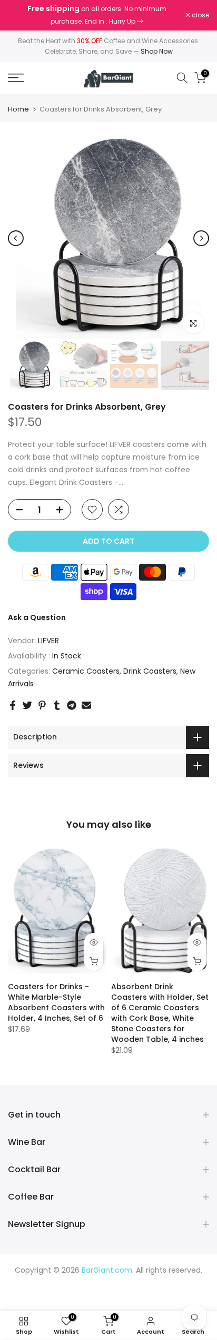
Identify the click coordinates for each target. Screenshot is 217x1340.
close (199, 15)
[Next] (201, 238)
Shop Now (157, 51)
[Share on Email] (86, 705)
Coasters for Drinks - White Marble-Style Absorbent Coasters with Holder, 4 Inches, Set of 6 (56, 1002)
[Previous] (16, 238)
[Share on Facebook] (12, 705)
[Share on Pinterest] (42, 705)
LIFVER (48, 640)
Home (18, 109)
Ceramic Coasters (86, 671)
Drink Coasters (149, 671)
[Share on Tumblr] (57, 705)
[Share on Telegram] (71, 705)
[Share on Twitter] (27, 705)
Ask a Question (37, 617)
